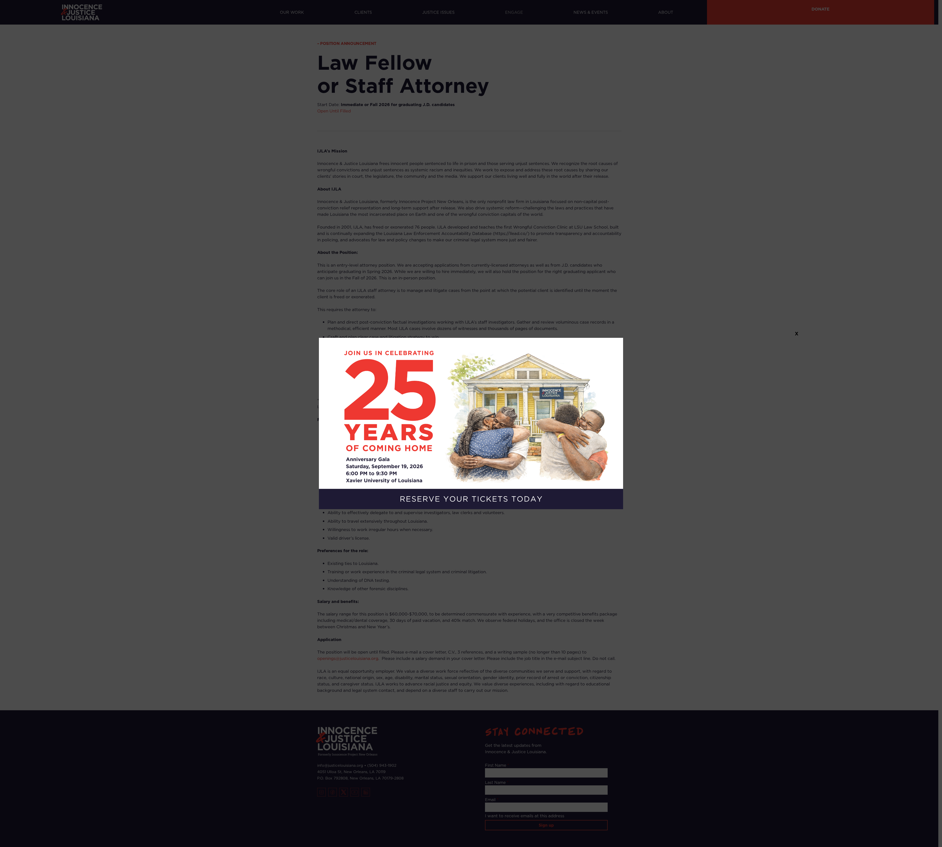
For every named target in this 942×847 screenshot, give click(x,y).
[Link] (471, 423)
